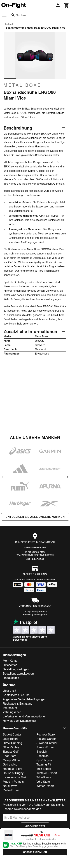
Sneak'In (42, 751)
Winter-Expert (45, 786)
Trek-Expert (43, 769)
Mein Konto (10, 660)
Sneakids (42, 756)
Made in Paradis (13, 781)
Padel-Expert (11, 790)
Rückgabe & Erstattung (17, 703)
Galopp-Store (11, 760)
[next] (67, 477)
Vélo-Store (43, 781)
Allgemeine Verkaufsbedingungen (24, 699)
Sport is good (44, 760)
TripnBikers (43, 777)
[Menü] (4, 15)
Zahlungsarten (12, 712)
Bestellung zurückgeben (35, 614)
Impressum (10, 708)
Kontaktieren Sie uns (35, 547)
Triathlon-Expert (46, 773)
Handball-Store (12, 769)
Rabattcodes (11, 678)
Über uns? (9, 690)
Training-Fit (43, 764)
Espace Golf (10, 751)
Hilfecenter (10, 665)
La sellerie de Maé (14, 777)
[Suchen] (13, 15)
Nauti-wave (10, 786)
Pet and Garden (46, 739)
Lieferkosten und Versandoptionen (24, 716)
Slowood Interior (46, 743)
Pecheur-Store (45, 734)
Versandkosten (49, 838)
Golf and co (10, 764)
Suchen (21, 15)
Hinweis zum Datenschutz (19, 721)
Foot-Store (9, 756)
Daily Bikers (10, 739)
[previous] (2, 477)
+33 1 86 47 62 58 (35, 559)
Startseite (9, 24)
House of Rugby (13, 773)
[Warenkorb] (66, 5)
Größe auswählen (35, 852)
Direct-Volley (11, 747)
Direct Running (12, 743)
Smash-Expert (45, 747)
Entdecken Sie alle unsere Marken (35, 517)
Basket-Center (12, 734)
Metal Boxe (22, 85)
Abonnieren (35, 826)
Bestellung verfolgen (16, 669)
